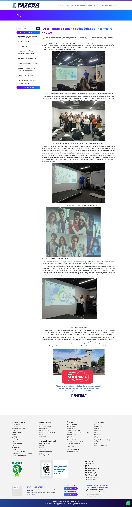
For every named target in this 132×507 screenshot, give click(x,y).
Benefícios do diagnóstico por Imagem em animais (28, 59)
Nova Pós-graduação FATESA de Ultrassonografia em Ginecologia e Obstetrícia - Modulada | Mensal (26, 75)
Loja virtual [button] (105, 5)
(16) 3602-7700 (32, 494)
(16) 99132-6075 (71, 494)
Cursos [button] (72, 5)
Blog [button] (99, 5)
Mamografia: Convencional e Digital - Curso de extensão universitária (27, 69)
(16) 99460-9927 (71, 488)
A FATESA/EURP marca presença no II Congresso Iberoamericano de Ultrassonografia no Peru (27, 82)
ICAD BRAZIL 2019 (22, 46)
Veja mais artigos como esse (28, 32)
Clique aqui (101, 491)
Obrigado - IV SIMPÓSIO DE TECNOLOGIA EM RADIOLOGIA (26, 42)
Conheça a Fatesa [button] (63, 5)
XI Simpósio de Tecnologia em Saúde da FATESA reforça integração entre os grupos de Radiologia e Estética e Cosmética (27, 52)
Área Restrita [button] (92, 5)
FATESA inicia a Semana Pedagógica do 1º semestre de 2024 (27, 37)
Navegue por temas (28, 87)
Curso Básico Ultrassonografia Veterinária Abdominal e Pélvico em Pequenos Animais (28, 64)
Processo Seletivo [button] (80, 5)
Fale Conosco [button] (113, 5)
